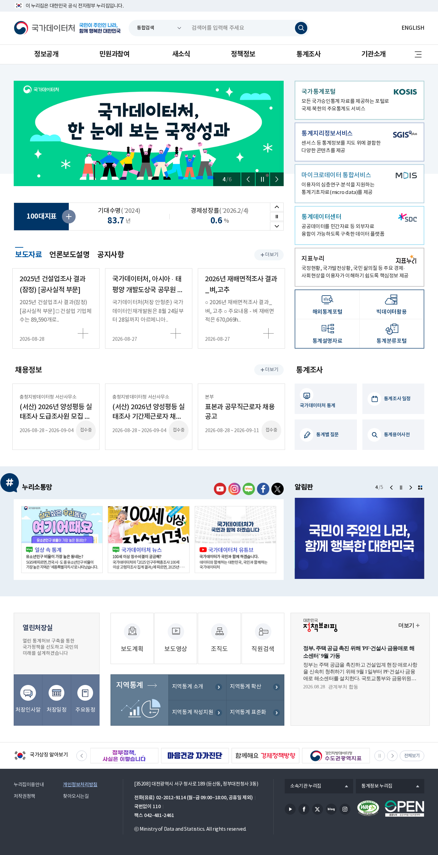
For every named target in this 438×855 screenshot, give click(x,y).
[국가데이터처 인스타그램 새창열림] (234, 489)
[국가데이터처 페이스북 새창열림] (263, 489)
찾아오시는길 (76, 796)
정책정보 (243, 54)
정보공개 (46, 54)
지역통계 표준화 (248, 712)
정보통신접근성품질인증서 (368, 808)
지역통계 (129, 685)
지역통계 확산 (245, 687)
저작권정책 (24, 796)
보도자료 (28, 254)
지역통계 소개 (187, 687)
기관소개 (373, 54)
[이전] (248, 179)
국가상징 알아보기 (41, 756)
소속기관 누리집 (303, 786)
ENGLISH (412, 28)
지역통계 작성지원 (193, 712)
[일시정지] (262, 179)
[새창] (62, 539)
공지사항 (110, 254)
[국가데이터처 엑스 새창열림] (277, 489)
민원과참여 (114, 54)
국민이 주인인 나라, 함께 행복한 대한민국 (99, 28)
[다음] (277, 179)
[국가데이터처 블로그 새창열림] (249, 489)
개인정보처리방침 (80, 785)
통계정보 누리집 (374, 786)
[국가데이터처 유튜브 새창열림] (220, 489)
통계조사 (308, 54)
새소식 (181, 54)
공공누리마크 (404, 808)
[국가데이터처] (44, 28)
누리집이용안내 (29, 785)
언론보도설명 (69, 254)
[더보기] (420, 487)
